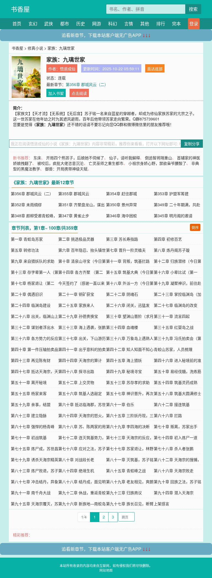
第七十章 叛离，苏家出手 (175, 426)
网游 (96, 23)
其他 (144, 23)
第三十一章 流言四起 (172, 316)
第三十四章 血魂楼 (122, 327)
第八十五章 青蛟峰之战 (126, 470)
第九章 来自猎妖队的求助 (32, 261)
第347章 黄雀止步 (73, 215)
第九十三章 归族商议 (124, 492)
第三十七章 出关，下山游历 (82, 338)
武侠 (48, 23)
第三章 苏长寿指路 (122, 239)
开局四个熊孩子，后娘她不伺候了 (75, 157)
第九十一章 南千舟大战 (31, 492)
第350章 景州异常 (121, 204)
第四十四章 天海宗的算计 (80, 360)
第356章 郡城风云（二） (87, 84)
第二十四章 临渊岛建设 (31, 305)
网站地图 (106, 570)
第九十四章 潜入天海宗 (174, 492)
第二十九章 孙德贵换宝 (78, 316)
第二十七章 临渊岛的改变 (175, 305)
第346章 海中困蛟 (121, 215)
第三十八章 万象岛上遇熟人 (129, 338)
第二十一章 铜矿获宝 (76, 294)
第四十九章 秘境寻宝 (124, 371)
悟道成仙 (67, 68)
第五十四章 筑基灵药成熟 (175, 382)
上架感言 (161, 503)
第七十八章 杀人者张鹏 (174, 448)
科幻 (112, 23)
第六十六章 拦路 (168, 415)
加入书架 (56, 93)
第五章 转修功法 (25, 250)
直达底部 (155, 68)
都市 (64, 23)
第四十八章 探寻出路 (76, 371)
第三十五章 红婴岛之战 (174, 327)
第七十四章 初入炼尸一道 (175, 437)
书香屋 (20, 9)
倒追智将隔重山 (158, 157)
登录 (193, 23)
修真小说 (35, 48)
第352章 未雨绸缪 (26, 204)
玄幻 (32, 23)
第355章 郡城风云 (73, 193)
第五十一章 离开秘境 (29, 382)
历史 (80, 23)
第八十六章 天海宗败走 (174, 470)
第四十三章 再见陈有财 (31, 360)
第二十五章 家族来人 (76, 305)
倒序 (195, 227)
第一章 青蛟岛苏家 (27, 239)
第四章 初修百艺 (168, 239)
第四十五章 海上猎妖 (124, 360)
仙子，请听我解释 (124, 157)
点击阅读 (79, 93)
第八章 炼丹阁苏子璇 (172, 250)
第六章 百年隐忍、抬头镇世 (82, 250)
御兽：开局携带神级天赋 (66, 168)
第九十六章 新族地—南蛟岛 (82, 503)
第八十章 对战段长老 (76, 459)
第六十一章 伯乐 (120, 404)
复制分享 (192, 143)
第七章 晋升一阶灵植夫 (126, 250)
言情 (128, 23)
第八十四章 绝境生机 (76, 470)
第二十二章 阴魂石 (122, 294)
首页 (16, 23)
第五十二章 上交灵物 (76, 382)
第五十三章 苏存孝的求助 (128, 382)
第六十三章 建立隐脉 (29, 415)
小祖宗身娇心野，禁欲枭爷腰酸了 (157, 163)
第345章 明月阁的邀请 (173, 215)
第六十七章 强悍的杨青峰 (32, 426)
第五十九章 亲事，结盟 (31, 404)
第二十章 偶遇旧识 (27, 294)
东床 (37, 157)
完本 (176, 23)
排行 (160, 23)
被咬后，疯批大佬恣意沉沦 (60, 163)
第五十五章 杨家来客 (29, 393)
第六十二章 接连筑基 (172, 404)
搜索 (193, 9)
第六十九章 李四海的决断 (128, 426)
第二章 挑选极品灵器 (76, 239)
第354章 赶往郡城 (121, 193)
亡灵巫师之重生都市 (106, 163)
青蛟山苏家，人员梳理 (173, 349)
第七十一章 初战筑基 (29, 437)
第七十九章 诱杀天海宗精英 (34, 459)
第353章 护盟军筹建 (171, 193)
